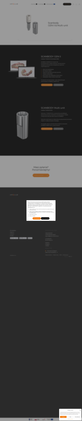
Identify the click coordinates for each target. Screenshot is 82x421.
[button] (80, 410)
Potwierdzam (37, 218)
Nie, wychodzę (45, 218)
